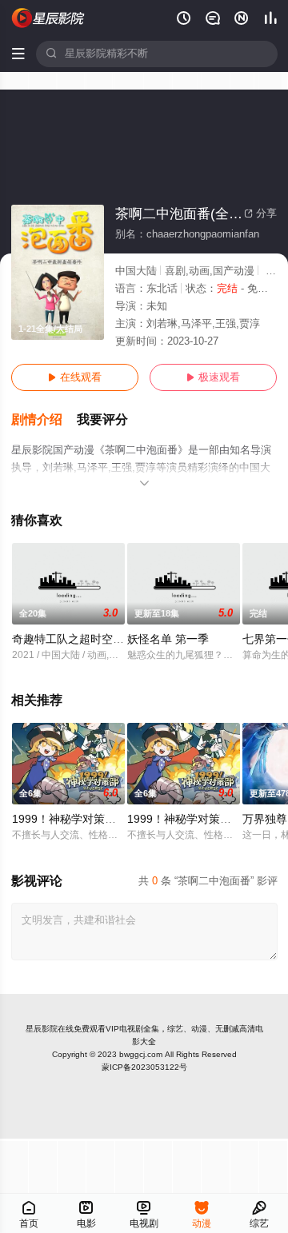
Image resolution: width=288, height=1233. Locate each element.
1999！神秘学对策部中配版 (196, 819)
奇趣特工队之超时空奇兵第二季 (90, 639)
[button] (44, 420)
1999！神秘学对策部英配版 (81, 819)
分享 (260, 213)
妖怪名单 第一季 (168, 639)
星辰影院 (42, 1028)
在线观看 (75, 377)
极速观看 (213, 377)
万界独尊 (264, 819)
